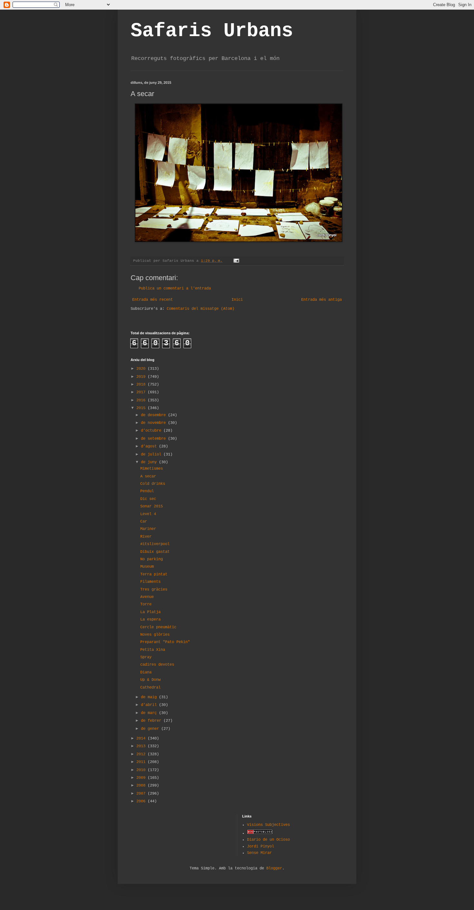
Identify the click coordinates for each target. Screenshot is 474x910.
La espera (150, 619)
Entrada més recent (152, 300)
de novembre (154, 423)
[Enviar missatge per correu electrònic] (237, 261)
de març (150, 713)
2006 (142, 801)
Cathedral (150, 687)
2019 (142, 377)
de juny (150, 462)
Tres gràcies (153, 589)
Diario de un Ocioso (268, 839)
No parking (151, 559)
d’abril (150, 705)
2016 (142, 400)
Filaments (150, 582)
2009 (142, 778)
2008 (142, 785)
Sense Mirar (259, 853)
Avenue (147, 597)
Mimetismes (151, 468)
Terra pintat (153, 574)
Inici (237, 300)
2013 (142, 746)
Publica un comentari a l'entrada (175, 288)
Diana (146, 672)
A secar (148, 476)
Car (143, 521)
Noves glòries (155, 634)
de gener (151, 729)
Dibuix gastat (155, 552)
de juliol (152, 454)
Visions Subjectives (268, 825)
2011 (142, 762)
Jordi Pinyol (260, 846)
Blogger (274, 868)
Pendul (147, 491)
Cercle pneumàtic (158, 627)
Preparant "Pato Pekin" (165, 642)
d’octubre (152, 430)
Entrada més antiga (321, 300)
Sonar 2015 (151, 506)
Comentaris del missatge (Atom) (200, 309)
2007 (142, 793)
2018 (142, 384)
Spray (146, 657)
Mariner (148, 529)
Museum (147, 566)
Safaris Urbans (212, 31)
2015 (142, 408)
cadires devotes (157, 664)
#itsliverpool (155, 544)
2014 (142, 738)
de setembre (154, 438)
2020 (142, 369)
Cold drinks (152, 484)
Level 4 (148, 514)
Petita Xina (152, 650)
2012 (142, 754)
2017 (142, 392)
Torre (146, 604)
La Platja (150, 612)
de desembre (154, 415)
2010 (142, 770)
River (146, 536)
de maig (150, 697)
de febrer (152, 721)
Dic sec (148, 499)
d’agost (150, 446)
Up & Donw (150, 680)
